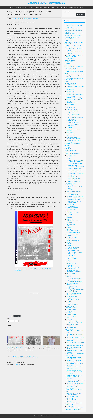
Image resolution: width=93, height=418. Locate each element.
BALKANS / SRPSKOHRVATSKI (74, 196)
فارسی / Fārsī (71, 257)
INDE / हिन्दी (69, 244)
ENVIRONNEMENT (70, 60)
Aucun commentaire (33, 18)
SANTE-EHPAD (70, 134)
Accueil (12, 7)
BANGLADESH (70, 204)
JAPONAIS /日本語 (71, 263)
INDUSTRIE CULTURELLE (73, 109)
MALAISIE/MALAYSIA (71, 273)
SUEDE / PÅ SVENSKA (72, 304)
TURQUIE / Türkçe (71, 314)
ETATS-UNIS (69, 239)
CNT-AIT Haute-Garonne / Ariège (74, 98)
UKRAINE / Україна (71, 316)
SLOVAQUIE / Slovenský (72, 299)
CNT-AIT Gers (69, 93)
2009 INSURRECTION (73, 250)
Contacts (31, 7)
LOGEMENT (68, 81)
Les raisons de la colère (21, 7)
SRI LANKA (69, 303)
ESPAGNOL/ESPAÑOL (72, 237)
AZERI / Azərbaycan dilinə (72, 194)
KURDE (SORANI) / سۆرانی (73, 266)
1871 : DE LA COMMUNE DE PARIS (75, 337)
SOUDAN (68, 301)
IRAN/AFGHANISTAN (71, 248)
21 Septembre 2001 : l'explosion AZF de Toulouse (25, 356)
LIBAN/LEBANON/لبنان (72, 270)
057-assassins (10, 316)
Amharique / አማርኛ (71, 183)
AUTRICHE (69, 193)
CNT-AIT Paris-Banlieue (72, 102)
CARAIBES (69, 216)
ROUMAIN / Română (71, 294)
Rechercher (66, 12)
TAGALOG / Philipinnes (72, 307)
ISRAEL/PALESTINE (71, 258)
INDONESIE (69, 245)
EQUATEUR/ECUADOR (72, 234)
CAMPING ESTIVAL (71, 47)
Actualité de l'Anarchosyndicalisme (46, 3)
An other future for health (74, 232)
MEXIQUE (68, 276)
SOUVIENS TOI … (69, 329)
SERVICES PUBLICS (71, 137)
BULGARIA (69, 214)
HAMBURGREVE (70, 107)
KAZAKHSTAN (70, 265)
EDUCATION (69, 106)
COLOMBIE (69, 222)
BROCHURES (38, 7)
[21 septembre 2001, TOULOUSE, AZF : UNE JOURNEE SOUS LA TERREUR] (15, 340)
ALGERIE (68, 158)
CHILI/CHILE (69, 217)
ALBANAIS (69, 157)
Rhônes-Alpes (69, 132)
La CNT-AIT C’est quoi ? (49, 7)
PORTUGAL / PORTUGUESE (73, 293)
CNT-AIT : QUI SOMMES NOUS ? (73, 45)
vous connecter (16, 364)
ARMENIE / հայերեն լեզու (73, 191)
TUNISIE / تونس (70, 312)
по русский (70, 298)
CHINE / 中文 (69, 219)
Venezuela (69, 319)
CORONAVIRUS (69, 58)
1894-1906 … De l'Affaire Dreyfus (74, 345)
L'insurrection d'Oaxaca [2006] (75, 281)
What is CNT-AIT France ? (72, 56)
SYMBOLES (69, 38)
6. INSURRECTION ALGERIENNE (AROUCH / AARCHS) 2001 (74, 178)
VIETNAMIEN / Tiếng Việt (72, 321)
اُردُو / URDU (71, 288)
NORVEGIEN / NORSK (72, 283)
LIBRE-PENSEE (69, 79)
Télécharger (17, 316)
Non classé (68, 147)
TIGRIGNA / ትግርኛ (70, 311)
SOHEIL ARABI (71, 255)
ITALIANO (68, 262)
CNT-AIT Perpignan (71, 104)
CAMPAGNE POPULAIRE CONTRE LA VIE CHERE (70, 7)
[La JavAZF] (33, 340)
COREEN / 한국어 (70, 224)
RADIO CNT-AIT (69, 152)
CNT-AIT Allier (69, 89)
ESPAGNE (69, 235)
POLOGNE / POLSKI (71, 291)
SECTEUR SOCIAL (71, 135)
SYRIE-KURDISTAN (71, 306)
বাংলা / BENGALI (71, 206)
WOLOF (68, 326)
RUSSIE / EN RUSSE (71, 296)
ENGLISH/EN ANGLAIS (72, 230)
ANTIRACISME (69, 40)
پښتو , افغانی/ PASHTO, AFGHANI (76, 289)
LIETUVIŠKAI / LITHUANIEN (73, 271)
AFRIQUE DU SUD (71, 155)
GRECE (68, 242)
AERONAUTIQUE (70, 84)
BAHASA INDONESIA (73, 247)
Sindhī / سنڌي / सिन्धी (72, 286)
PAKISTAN (69, 285)
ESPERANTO (68, 63)
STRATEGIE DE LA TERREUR (74, 403)
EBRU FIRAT (69, 227)
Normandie (69, 127)
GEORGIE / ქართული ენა (72, 240)
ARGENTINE (69, 189)
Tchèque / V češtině (71, 309)
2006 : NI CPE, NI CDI (71, 399)
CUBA (68, 225)
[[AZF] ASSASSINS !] (51, 340)
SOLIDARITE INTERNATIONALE (73, 153)
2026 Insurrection (72, 253)
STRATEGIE (68, 401)
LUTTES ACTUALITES (70, 83)
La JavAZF (27, 345)
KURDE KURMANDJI (71, 268)
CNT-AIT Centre (70, 91)
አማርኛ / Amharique (71, 327)
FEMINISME (68, 65)
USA (67, 317)
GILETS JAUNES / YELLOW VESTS (74, 66)
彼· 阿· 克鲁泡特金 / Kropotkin (75, 221)
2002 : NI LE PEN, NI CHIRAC (73, 29)
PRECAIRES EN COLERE (73, 129)
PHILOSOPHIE (69, 148)
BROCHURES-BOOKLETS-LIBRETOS (74, 42)
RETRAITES (69, 130)
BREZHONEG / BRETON (72, 212)
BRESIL (68, 211)
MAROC (68, 275)
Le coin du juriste (70, 406)
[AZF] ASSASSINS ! (47, 345)
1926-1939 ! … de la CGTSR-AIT (74, 367)
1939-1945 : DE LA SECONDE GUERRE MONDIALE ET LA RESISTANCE (73, 377)
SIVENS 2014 (69, 61)
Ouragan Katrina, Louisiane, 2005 (74, 78)
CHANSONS (68, 43)
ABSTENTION (68, 24)
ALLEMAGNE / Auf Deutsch (73, 181)
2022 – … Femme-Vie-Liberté (75, 252)
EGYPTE (68, 229)
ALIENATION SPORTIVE (72, 37)
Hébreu (69, 260)
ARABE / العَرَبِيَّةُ (70, 184)
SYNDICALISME (69, 404)
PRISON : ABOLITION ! (70, 150)
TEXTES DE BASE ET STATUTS (74, 55)
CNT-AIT (25, 18)
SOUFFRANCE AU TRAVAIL (73, 139)
